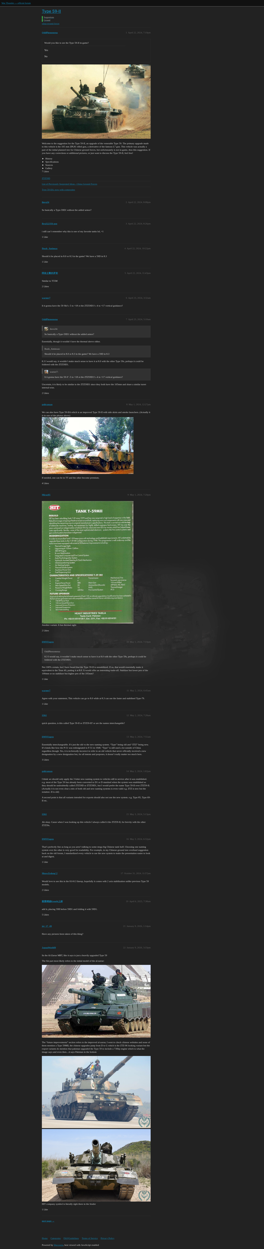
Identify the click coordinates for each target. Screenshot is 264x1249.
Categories (56, 1238)
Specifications (52, 162)
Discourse (58, 1245)
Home (45, 1238)
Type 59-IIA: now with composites (58, 189)
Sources (49, 165)
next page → (48, 1221)
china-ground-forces (50, 24)
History (48, 158)
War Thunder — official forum (16, 3)
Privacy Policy (107, 1238)
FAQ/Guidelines (71, 1238)
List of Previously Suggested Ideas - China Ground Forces (69, 184)
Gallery (48, 168)
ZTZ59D (46, 178)
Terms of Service (90, 1238)
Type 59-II (51, 11)
